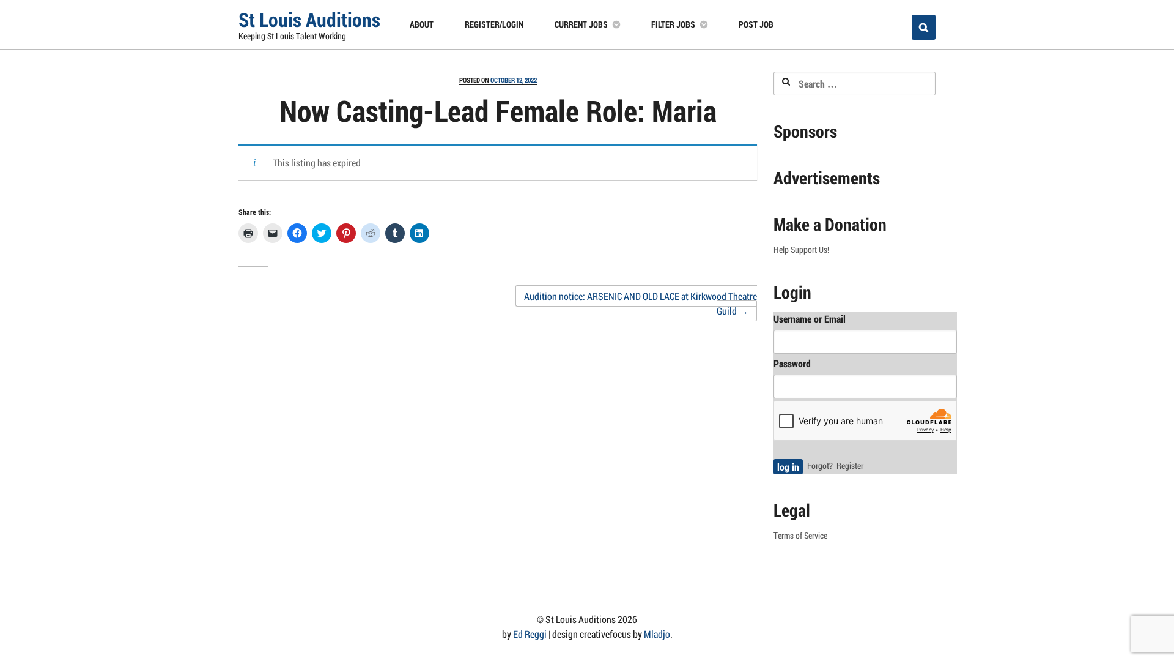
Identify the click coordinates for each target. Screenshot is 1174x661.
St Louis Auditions (309, 19)
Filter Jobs (673, 24)
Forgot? (820, 465)
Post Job (756, 24)
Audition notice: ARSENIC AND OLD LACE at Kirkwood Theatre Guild (640, 303)
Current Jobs (581, 24)
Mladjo (657, 633)
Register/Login (494, 24)
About (422, 24)
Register (849, 465)
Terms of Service (800, 535)
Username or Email (809, 318)
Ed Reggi (530, 633)
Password (792, 363)
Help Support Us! (801, 249)
